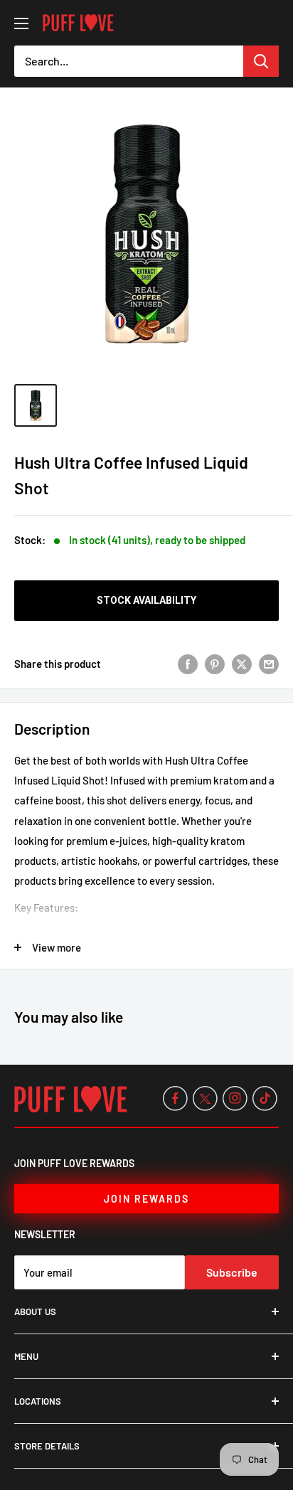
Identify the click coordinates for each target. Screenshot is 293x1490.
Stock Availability (146, 600)
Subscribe (231, 1272)
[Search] (261, 61)
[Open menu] (21, 23)
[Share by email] (269, 663)
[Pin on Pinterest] (215, 663)
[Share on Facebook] (188, 663)
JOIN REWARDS (146, 1199)
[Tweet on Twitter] (242, 663)
